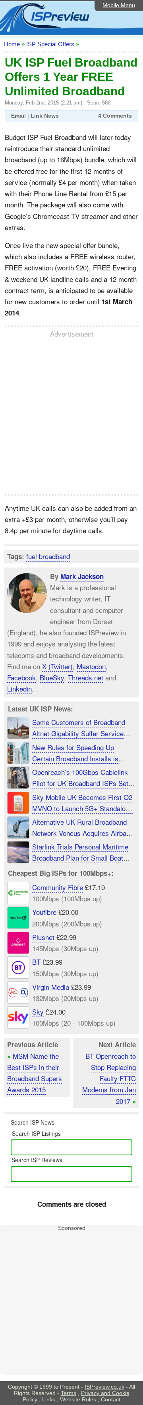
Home (12, 44)
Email (18, 115)
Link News (45, 115)
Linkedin (19, 689)
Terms (68, 1393)
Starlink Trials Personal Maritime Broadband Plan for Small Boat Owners (80, 857)
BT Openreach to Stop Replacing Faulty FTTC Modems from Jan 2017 (109, 1078)
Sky (38, 1012)
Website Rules (78, 1399)
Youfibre (44, 912)
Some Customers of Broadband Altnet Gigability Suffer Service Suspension (78, 733)
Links (48, 1399)
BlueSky (52, 677)
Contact (110, 1399)
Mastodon (91, 666)
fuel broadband (48, 556)
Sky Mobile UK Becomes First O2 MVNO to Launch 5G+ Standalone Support (82, 808)
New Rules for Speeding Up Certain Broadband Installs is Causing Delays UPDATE (75, 758)
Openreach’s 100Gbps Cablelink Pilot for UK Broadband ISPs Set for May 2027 (80, 783)
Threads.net (85, 677)
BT (36, 962)
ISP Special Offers (50, 44)
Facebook (21, 677)
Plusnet (43, 937)
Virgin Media (50, 987)
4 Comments (115, 115)
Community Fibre (57, 887)
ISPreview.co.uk (104, 1386)
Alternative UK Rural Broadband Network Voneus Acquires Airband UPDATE (82, 833)
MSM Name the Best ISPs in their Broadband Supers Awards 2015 (34, 1073)
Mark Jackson (82, 576)
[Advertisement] (71, 416)
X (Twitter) (57, 666)
